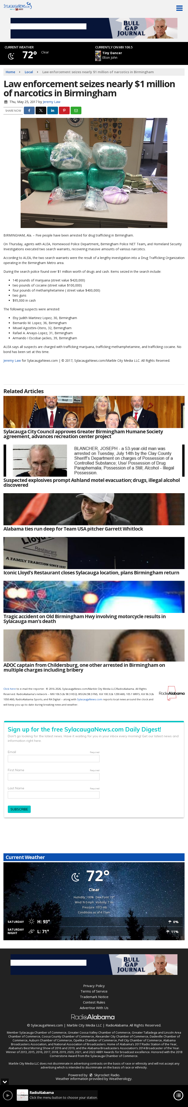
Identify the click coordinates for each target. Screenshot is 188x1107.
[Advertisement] (94, 28)
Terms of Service (94, 991)
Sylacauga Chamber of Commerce (42, 1032)
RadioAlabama (117, 1025)
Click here (9, 688)
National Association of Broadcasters (80, 1044)
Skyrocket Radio (106, 1075)
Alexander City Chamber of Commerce (121, 1036)
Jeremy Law (51, 102)
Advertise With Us (94, 1007)
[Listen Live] (127, 56)
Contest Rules (94, 1002)
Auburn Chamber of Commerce (50, 1040)
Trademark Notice (94, 996)
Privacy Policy (94, 985)
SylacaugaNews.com (89, 699)
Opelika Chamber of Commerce (95, 1040)
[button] (179, 8)
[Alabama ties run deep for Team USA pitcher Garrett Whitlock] (94, 509)
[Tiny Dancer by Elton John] (98, 56)
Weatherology (120, 1078)
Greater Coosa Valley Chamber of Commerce (99, 1032)
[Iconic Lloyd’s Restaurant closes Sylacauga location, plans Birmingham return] (94, 553)
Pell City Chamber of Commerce (140, 1040)
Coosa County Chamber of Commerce (68, 1036)
